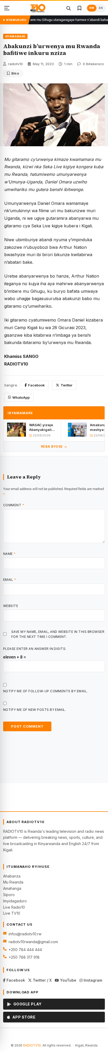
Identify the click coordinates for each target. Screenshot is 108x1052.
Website (10, 606)
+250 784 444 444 (25, 949)
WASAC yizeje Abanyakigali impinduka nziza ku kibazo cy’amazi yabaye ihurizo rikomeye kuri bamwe (42, 427)
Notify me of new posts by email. (34, 710)
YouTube (67, 980)
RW (91, 8)
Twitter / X (42, 980)
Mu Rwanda (13, 882)
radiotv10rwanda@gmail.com (33, 942)
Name (9, 554)
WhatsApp (21, 397)
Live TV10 (11, 913)
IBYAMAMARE (15, 36)
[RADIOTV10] (38, 8)
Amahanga (12, 888)
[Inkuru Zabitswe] (79, 8)
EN (101, 8)
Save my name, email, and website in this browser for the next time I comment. (57, 634)
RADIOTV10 (32, 1045)
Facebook (36, 385)
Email (9, 580)
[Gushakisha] (68, 8)
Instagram (92, 980)
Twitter (66, 385)
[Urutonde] (7, 8)
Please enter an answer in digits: (34, 649)
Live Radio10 (14, 907)
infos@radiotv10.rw (25, 934)
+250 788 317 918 (24, 957)
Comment (13, 505)
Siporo (9, 894)
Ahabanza (11, 876)
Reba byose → (54, 446)
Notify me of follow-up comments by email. (45, 691)
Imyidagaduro (15, 901)
